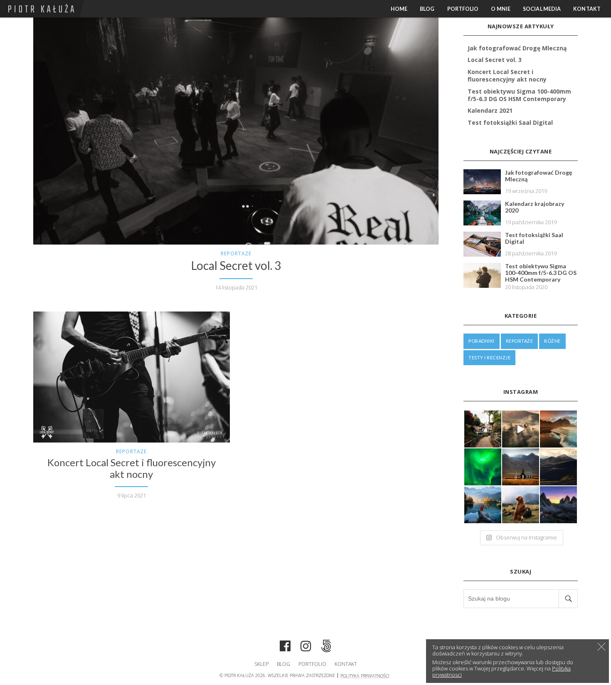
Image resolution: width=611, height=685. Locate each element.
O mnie (500, 9)
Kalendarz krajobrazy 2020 (534, 207)
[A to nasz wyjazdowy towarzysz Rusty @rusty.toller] (520, 504)
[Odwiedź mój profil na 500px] (326, 647)
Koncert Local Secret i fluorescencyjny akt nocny (131, 468)
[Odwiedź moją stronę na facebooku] (285, 647)
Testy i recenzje (489, 357)
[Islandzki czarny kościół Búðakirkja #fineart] (520, 466)
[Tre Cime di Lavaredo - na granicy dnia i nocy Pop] (558, 504)
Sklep (261, 664)
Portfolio (463, 9)
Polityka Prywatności (364, 675)
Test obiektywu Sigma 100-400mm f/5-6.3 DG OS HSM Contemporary (519, 95)
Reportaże (236, 253)
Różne (552, 341)
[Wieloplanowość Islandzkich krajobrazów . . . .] (558, 466)
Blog (427, 9)
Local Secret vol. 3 (236, 265)
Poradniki (481, 341)
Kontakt (587, 9)
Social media (542, 9)
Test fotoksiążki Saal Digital (510, 122)
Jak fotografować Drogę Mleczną (517, 48)
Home (399, 9)
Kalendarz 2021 (490, 110)
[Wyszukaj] (568, 598)
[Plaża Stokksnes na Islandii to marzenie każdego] (558, 429)
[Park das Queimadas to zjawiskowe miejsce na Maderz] (482, 429)
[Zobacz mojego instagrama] (306, 647)
